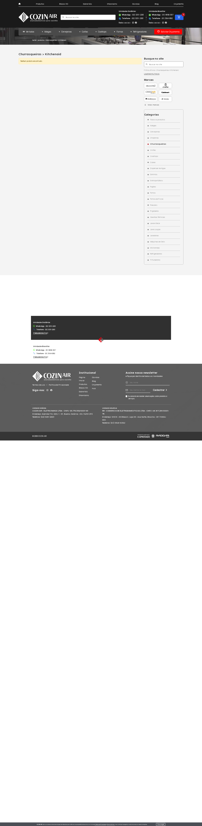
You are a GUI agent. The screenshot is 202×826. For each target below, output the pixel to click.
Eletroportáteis (156, 180)
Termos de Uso (111, 824)
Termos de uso (38, 385)
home (34, 40)
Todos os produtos (157, 119)
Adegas (47, 31)
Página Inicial (82, 379)
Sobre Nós (87, 4)
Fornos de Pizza (156, 199)
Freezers (153, 205)
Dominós (153, 174)
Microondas (154, 247)
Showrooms (112, 4)
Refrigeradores (139, 31)
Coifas (85, 31)
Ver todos (28, 31)
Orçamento (178, 4)
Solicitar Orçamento (168, 31)
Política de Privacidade (100, 824)
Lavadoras (154, 235)
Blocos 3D (63, 4)
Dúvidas (136, 4)
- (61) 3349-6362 (161, 18)
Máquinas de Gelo (157, 241)
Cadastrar (159, 390)
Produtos (40, 4)
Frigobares (154, 211)
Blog (157, 4)
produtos (41, 40)
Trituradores (155, 260)
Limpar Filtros (151, 74)
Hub (94, 388)
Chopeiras (154, 137)
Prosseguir (160, 824)
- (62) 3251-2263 (133, 15)
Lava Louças (155, 229)
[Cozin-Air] (38, 17)
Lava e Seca (155, 223)
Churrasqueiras (158, 144)
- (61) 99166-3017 (162, 15)
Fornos (120, 31)
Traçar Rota (40, 333)
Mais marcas (151, 104)
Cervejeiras (66, 31)
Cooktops (102, 31)
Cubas (152, 162)
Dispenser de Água (157, 168)
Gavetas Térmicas (157, 217)
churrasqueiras (51, 40)
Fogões (153, 186)
